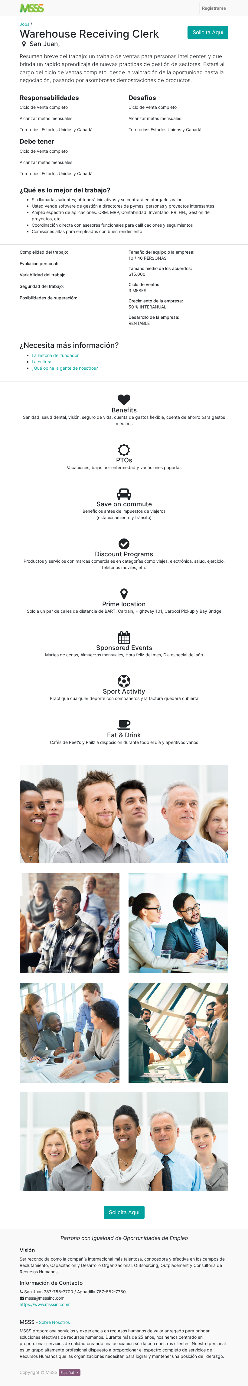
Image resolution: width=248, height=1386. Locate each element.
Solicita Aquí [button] (208, 32)
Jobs (24, 24)
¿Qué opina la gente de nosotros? (65, 368)
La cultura (41, 361)
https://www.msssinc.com (45, 1304)
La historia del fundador (55, 355)
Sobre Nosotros (54, 1322)
